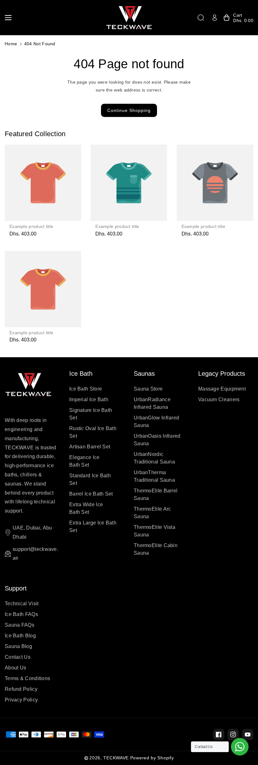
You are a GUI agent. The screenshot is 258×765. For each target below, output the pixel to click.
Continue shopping (129, 110)
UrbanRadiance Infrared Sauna (152, 403)
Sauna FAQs (19, 625)
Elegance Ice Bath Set (84, 461)
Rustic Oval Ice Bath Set (92, 432)
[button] (10, 17)
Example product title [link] (31, 226)
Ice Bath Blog (20, 635)
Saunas (144, 373)
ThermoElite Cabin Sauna (155, 549)
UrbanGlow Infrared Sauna (156, 421)
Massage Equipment (222, 388)
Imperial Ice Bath (88, 399)
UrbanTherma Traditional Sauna (154, 476)
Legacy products (221, 373)
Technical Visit (22, 603)
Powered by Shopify (152, 757)
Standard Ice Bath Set (90, 479)
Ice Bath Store (85, 388)
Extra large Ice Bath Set (92, 526)
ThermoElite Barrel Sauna (155, 494)
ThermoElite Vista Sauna (154, 530)
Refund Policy (21, 689)
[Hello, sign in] (214, 17)
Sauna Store (148, 388)
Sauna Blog (18, 646)
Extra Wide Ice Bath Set (86, 508)
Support (16, 588)
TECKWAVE (116, 757)
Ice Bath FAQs (21, 614)
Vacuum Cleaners (219, 399)
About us (15, 667)
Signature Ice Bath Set (90, 413)
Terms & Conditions (27, 678)
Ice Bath (81, 373)
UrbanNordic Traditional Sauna (154, 458)
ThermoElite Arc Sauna (152, 512)
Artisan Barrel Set (89, 446)
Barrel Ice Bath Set (91, 493)
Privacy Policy (21, 699)
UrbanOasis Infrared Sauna (157, 439)
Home (11, 43)
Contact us (18, 657)
